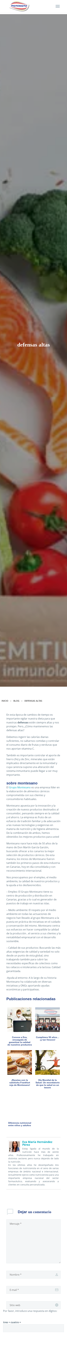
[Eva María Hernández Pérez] (14, 1146)
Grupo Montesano (20, 787)
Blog (16, 700)
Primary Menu (57, 6)
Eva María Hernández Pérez (37, 1143)
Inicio (5, 700)
